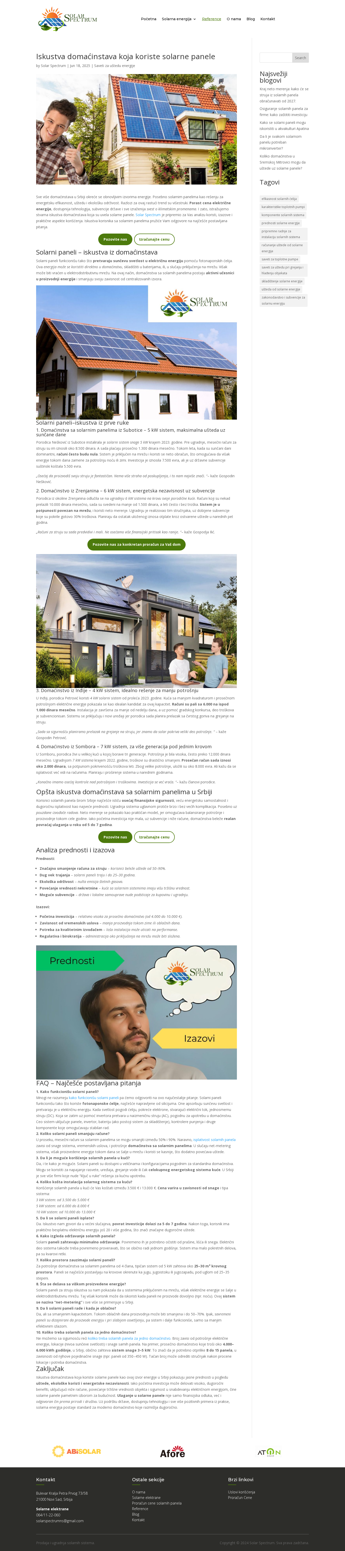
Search (300, 57)
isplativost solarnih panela (214, 1139)
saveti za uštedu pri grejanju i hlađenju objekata (282, 270)
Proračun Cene (240, 1497)
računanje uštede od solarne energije (282, 248)
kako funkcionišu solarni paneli (94, 1097)
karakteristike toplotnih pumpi (283, 207)
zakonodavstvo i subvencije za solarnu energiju (283, 300)
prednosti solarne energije (281, 223)
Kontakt (267, 19)
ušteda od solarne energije (281, 289)
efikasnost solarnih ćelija (279, 199)
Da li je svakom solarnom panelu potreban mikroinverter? (281, 142)
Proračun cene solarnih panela (157, 1503)
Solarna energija (176, 19)
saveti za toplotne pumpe (280, 259)
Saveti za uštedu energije (114, 65)
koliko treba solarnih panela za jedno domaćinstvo (129, 1338)
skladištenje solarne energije (282, 281)
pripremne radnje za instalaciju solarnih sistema (281, 234)
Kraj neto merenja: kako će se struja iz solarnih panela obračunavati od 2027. (284, 94)
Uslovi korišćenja (241, 1492)
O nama (234, 19)
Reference (211, 19)
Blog (251, 19)
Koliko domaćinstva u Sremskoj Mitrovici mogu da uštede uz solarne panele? (283, 162)
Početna (148, 19)
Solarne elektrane (146, 1497)
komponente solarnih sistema (283, 215)
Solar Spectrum (53, 65)
